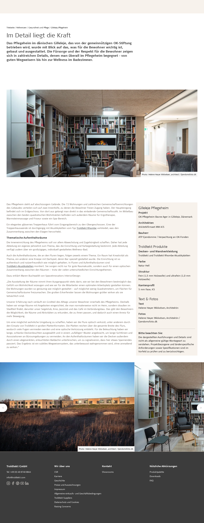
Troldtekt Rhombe (86, 228)
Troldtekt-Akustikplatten (20, 266)
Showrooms (108, 471)
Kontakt (107, 466)
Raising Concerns (62, 506)
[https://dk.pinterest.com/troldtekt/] (17, 483)
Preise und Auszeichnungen (67, 484)
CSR (56, 471)
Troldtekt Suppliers (63, 497)
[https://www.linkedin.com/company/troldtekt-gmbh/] (27, 483)
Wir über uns (62, 466)
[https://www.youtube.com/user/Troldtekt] (22, 483)
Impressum (59, 489)
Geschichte (59, 480)
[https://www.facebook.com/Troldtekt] (13, 483)
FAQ (151, 480)
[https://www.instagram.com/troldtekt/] (8, 483)
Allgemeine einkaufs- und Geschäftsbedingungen (77, 493)
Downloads (155, 476)
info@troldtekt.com (16, 477)
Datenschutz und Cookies (66, 502)
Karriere (58, 476)
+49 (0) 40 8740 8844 (20, 471)
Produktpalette (157, 471)
